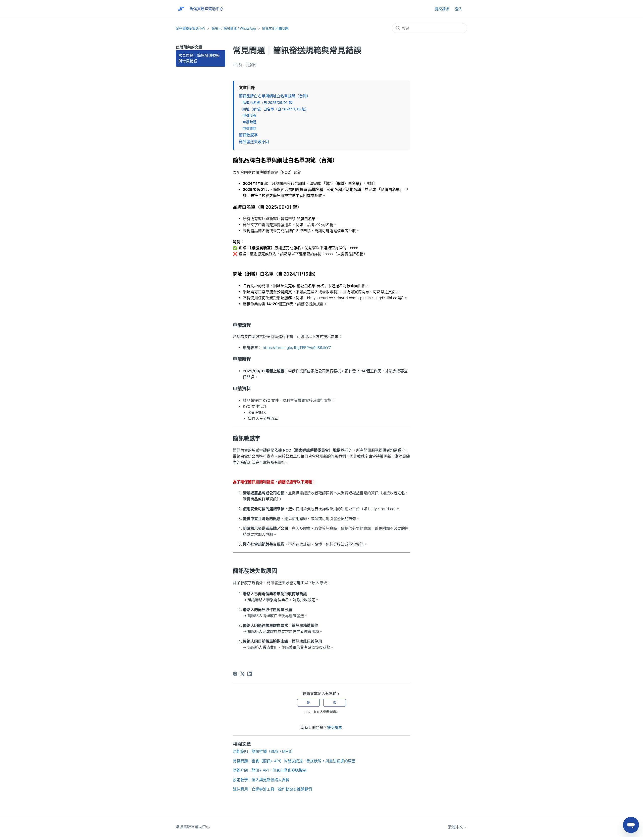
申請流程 (249, 115)
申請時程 (249, 122)
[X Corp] (242, 674)
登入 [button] (458, 9)
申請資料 (249, 128)
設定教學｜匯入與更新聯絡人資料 (261, 779)
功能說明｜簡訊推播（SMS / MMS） (264, 751)
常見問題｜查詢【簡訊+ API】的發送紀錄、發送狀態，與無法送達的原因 (294, 761)
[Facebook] (235, 674)
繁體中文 (456, 827)
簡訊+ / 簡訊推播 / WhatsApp (233, 28)
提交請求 (442, 9)
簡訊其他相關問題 (275, 28)
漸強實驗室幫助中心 (190, 28)
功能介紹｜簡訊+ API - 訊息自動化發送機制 (269, 770)
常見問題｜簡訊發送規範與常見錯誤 (199, 58)
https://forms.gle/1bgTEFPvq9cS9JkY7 (297, 347)
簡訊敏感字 (248, 135)
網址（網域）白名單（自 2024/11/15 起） (275, 109)
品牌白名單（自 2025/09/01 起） (269, 102)
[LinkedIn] (249, 674)
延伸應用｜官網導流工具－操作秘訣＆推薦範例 (272, 789)
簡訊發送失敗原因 (254, 141)
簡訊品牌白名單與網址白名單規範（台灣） (274, 96)
